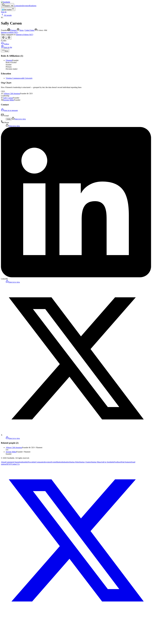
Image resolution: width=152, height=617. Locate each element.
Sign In (3, 12)
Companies (18, 6)
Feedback (117, 462)
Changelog (18, 462)
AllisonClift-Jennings (12, 94)
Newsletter (32, 462)
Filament (13, 30)
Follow (6, 44)
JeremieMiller (8, 100)
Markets (59, 462)
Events (53, 462)
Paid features (126, 462)
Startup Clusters (85, 462)
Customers (10, 462)
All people (8, 15)
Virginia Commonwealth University (19, 78)
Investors (25, 6)
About (3, 462)
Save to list (8, 47)
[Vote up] (3, 38)
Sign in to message (11, 110)
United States (29, 30)
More (6, 51)
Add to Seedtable (107, 462)
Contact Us (15, 464)
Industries (65, 462)
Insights (25, 462)
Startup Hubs (74, 462)
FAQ (9, 464)
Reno (21, 30)
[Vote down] (9, 38)
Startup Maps (96, 462)
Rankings (32, 6)
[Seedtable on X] (76, 615)
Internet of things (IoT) (24, 35)
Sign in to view (20, 119)
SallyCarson (8, 98)
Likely (9, 119)
